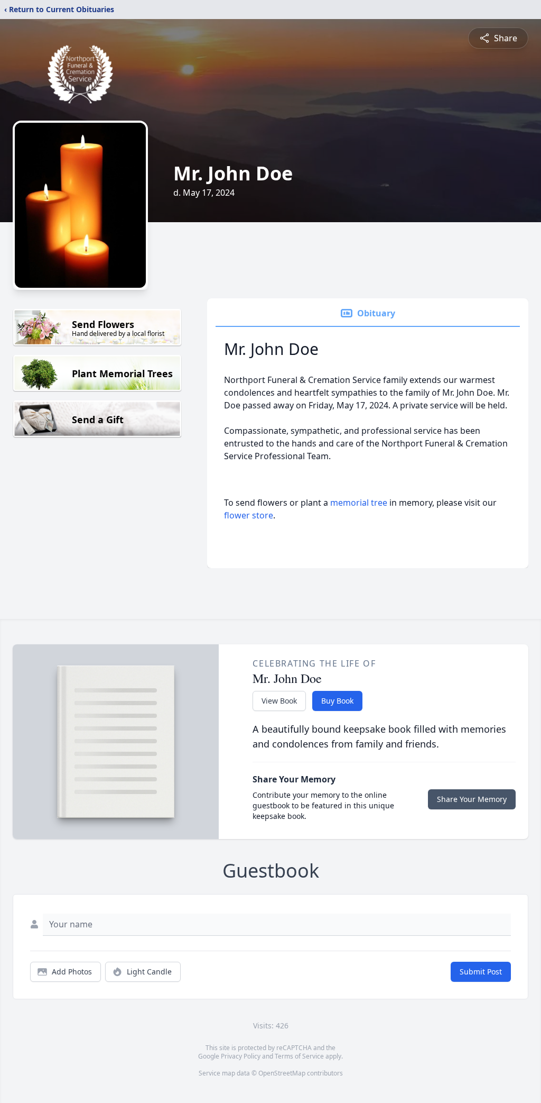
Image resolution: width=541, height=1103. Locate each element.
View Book (279, 701)
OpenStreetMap (281, 1073)
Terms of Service (299, 1056)
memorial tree (358, 502)
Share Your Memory (472, 799)
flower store (248, 515)
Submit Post (481, 972)
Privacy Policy (240, 1056)
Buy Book (337, 701)
